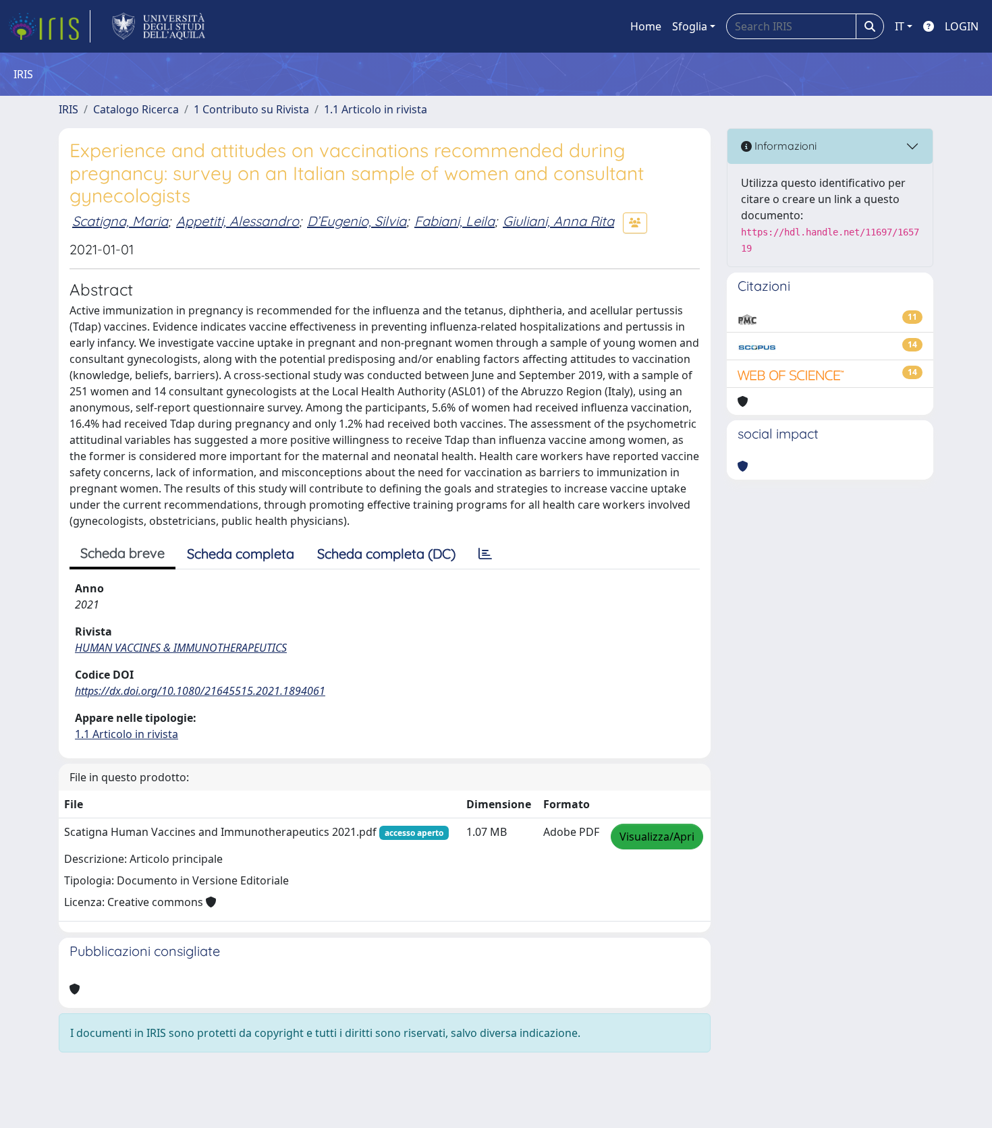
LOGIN (962, 26)
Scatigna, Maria (120, 221)
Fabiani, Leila (454, 221)
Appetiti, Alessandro (237, 221)
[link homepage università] (159, 26)
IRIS (68, 109)
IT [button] (899, 26)
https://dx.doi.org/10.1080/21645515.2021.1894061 (200, 690)
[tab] (485, 554)
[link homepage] (49, 26)
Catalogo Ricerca (136, 109)
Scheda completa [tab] (240, 553)
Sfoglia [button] (689, 26)
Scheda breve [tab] (122, 552)
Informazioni (784, 145)
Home (645, 26)
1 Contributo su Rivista (251, 109)
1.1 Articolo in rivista (375, 109)
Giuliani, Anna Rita (558, 221)
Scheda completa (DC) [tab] (386, 553)
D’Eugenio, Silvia (356, 221)
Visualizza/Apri (656, 836)
